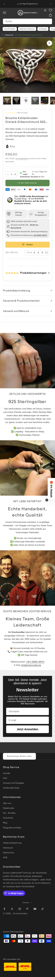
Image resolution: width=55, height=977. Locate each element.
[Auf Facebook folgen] (4, 908)
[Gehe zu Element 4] (35, 100)
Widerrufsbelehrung (12, 842)
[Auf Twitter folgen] (12, 908)
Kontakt (6, 773)
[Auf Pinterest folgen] (27, 908)
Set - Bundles (9, 813)
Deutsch (26, 902)
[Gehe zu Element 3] (26, 100)
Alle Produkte (9, 29)
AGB (5, 857)
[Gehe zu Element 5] (44, 100)
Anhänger (43, 29)
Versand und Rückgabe (13, 783)
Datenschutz (8, 852)
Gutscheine (8, 817)
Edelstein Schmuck (27, 29)
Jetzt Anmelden (27, 729)
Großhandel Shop (11, 787)
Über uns (7, 803)
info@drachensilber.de (31, 665)
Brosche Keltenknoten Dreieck (30, 35)
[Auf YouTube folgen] (34, 908)
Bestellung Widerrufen (19, 756)
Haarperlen (9, 35)
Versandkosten (21, 158)
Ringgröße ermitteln (12, 827)
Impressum (8, 847)
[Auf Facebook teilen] (34, 252)
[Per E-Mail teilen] (46, 252)
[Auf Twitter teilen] (38, 252)
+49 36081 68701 (40, 235)
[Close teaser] (46, 500)
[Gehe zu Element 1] (7, 100)
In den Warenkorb (27, 183)
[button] (51, 488)
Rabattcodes (8, 808)
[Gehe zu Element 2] (16, 100)
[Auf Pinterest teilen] (42, 252)
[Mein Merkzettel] (50, 10)
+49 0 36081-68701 (35, 661)
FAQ (5, 778)
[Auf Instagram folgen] (19, 908)
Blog (5, 822)
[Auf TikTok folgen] (42, 908)
